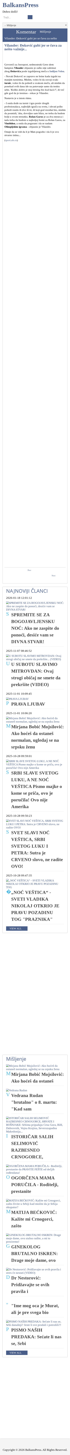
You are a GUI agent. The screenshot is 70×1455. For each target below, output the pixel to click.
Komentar (26, 31)
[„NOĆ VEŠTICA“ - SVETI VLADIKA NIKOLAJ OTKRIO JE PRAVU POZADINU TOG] (35, 883)
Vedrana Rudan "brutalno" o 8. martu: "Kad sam (34, 1102)
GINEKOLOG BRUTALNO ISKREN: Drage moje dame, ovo (34, 1253)
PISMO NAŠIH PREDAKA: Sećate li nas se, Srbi (36, 1337)
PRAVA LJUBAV (28, 704)
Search (30, 17)
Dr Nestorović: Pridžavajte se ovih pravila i (30, 1284)
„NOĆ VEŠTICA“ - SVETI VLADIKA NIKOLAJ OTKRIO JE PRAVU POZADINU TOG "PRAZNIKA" (35, 906)
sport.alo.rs (11, 140)
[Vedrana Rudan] (16, 1090)
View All (16, 928)
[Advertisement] (35, 178)
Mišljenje (45, 31)
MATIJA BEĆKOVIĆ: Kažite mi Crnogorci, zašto (34, 1219)
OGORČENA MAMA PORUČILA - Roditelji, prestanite (34, 1184)
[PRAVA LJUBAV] (17, 698)
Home (8, 31)
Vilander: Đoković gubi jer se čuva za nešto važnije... (33, 47)
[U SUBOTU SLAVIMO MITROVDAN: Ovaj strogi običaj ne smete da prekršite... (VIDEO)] (35, 657)
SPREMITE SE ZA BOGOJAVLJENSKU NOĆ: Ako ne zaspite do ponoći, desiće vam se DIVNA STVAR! (35, 628)
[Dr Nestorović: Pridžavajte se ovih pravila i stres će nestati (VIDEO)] (35, 1271)
